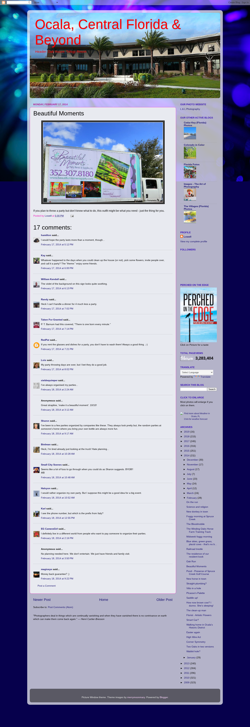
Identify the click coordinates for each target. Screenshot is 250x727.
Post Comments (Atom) (60, 607)
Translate (206, 376)
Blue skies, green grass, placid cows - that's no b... (201, 543)
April (189, 488)
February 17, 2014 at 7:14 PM (57, 328)
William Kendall (50, 279)
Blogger (164, 697)
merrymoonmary (136, 697)
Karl (43, 508)
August (191, 469)
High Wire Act (193, 637)
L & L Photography (190, 109)
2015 (187, 450)
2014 (187, 455)
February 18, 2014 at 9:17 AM (57, 433)
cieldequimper (49, 380)
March (190, 493)
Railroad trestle (194, 549)
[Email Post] (71, 215)
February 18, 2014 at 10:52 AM (58, 497)
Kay (43, 255)
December (193, 459)
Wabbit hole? (193, 651)
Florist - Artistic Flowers (198, 615)
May (189, 483)
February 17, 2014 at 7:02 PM (57, 308)
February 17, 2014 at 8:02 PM (57, 369)
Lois (43, 360)
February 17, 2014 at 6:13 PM (57, 288)
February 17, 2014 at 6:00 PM (57, 268)
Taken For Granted (52, 319)
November (193, 464)
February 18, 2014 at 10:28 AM (58, 453)
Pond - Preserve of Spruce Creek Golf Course (200, 572)
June (190, 478)
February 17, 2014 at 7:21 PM (57, 349)
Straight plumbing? (196, 583)
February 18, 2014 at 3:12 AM (57, 409)
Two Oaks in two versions (200, 646)
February (192, 497)
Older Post (164, 600)
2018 (187, 436)
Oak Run (191, 561)
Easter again (193, 632)
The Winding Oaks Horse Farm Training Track (199, 530)
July (189, 474)
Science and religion (197, 506)
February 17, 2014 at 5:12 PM (57, 244)
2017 (187, 441)
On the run (192, 502)
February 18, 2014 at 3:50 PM (57, 558)
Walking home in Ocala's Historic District (199, 626)
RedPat (45, 340)
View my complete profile (193, 241)
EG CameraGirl (49, 528)
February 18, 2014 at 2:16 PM (57, 538)
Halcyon (46, 488)
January (191, 657)
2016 (187, 446)
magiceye (46, 569)
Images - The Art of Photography (195, 185)
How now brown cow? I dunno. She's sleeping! (199, 604)
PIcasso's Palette (195, 593)
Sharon (45, 420)
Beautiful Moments (196, 566)
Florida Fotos (191, 164)
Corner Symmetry (195, 641)
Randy (44, 299)
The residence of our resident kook (197, 555)
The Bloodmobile (195, 524)
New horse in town (196, 578)
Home (103, 600)
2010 (187, 677)
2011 (187, 673)
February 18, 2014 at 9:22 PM (57, 578)
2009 (187, 682)
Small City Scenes (51, 464)
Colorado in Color (194, 144)
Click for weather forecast (195, 419)
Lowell (187, 236)
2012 (187, 668)
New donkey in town (197, 511)
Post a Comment (47, 585)
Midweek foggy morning (199, 536)
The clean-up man (196, 610)
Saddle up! (192, 597)
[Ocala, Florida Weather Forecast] (195, 416)
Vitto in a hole (193, 588)
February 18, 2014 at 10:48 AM (58, 477)
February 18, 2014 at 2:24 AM (57, 389)
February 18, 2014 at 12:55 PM (58, 518)
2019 (187, 431)
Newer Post (42, 600)
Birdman (46, 444)
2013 (187, 663)
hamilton (46, 235)
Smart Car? (192, 620)
